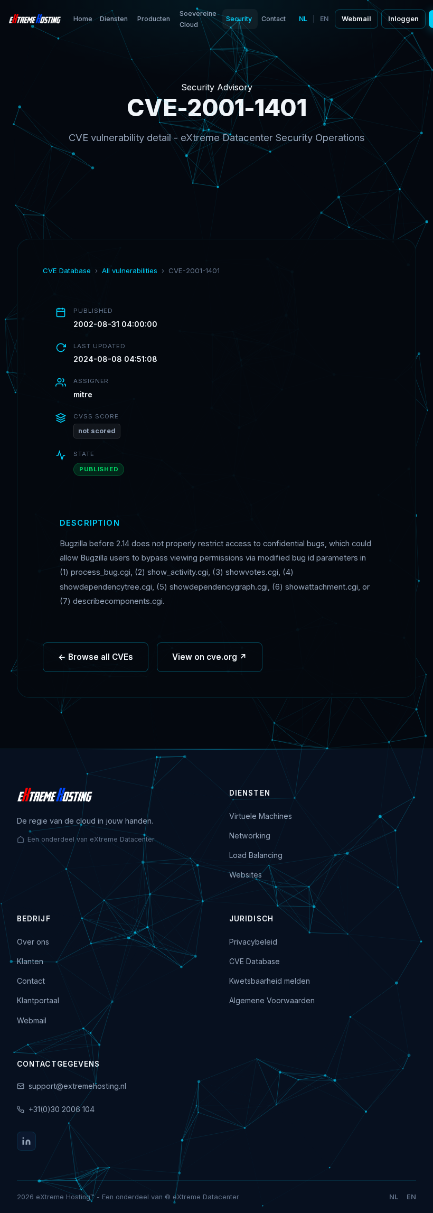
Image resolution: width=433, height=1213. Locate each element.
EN (324, 19)
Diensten (114, 19)
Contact (273, 19)
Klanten (30, 961)
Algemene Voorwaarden (272, 1000)
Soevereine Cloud (198, 19)
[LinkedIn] (26, 1141)
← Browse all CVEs (95, 657)
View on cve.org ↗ (209, 657)
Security (239, 19)
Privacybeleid (253, 941)
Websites (245, 874)
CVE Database (67, 270)
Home (82, 19)
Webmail (356, 19)
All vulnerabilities (129, 270)
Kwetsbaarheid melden (269, 980)
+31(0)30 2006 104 (62, 1109)
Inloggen (403, 19)
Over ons (33, 941)
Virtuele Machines (260, 815)
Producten (153, 19)
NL (303, 19)
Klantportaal (38, 1000)
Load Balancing (256, 855)
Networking (249, 835)
